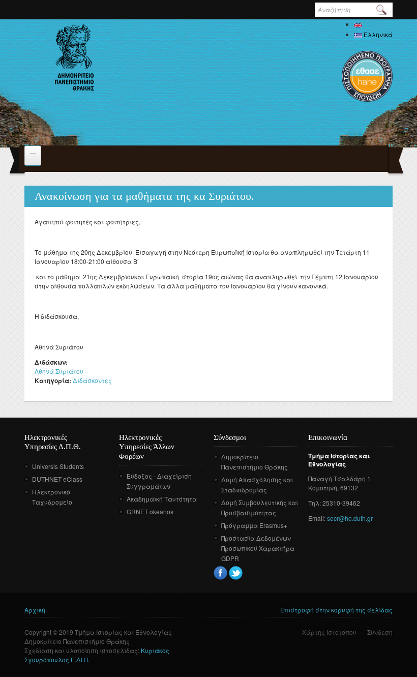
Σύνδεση (380, 632)
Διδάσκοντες (92, 380)
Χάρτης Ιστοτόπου (329, 632)
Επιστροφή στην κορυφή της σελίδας (336, 609)
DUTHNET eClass (57, 479)
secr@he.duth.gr (350, 518)
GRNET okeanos (150, 511)
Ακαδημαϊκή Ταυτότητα (162, 498)
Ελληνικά (377, 34)
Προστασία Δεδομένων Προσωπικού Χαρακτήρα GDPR (257, 548)
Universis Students (58, 466)
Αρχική (34, 609)
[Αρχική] (74, 57)
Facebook (220, 573)
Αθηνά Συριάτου (59, 371)
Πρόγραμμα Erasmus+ (254, 525)
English (373, 24)
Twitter (236, 573)
